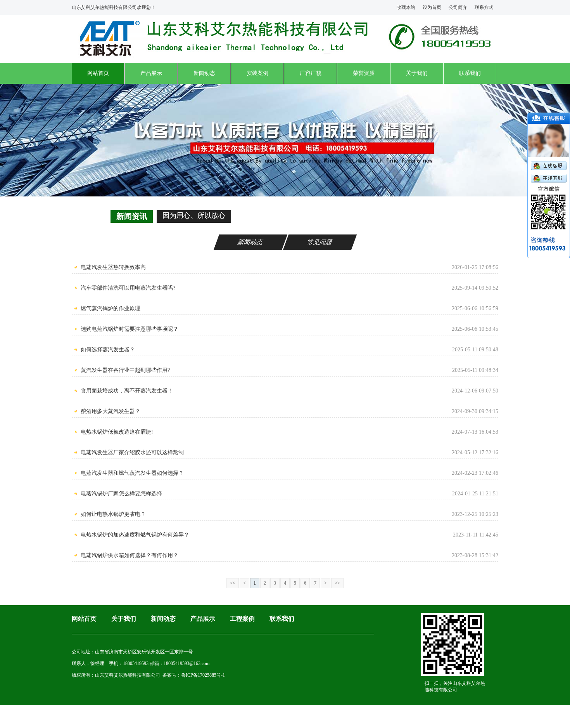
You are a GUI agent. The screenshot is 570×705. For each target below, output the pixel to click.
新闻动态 (204, 73)
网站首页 (98, 73)
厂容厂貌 (310, 73)
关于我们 (417, 73)
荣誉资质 (364, 73)
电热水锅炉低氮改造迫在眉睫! (117, 432)
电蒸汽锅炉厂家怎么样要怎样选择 (121, 494)
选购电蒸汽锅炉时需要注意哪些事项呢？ (129, 329)
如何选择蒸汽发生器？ (108, 349)
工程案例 (242, 618)
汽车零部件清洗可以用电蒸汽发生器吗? (128, 288)
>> (337, 583)
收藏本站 (406, 7)
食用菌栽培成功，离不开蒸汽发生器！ (127, 391)
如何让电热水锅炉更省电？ (113, 514)
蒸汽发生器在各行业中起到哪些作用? (125, 370)
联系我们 (470, 73)
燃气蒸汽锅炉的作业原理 (110, 308)
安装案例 (257, 73)
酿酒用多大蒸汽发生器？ (110, 411)
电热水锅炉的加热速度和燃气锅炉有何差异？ (135, 535)
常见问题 (319, 242)
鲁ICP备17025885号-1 (203, 675)
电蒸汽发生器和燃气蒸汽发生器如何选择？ (132, 473)
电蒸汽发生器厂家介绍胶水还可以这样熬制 (132, 452)
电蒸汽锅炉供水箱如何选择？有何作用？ (129, 555)
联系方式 (484, 7)
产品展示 (151, 73)
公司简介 (458, 7)
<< (232, 583)
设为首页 (432, 7)
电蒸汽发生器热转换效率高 (113, 267)
